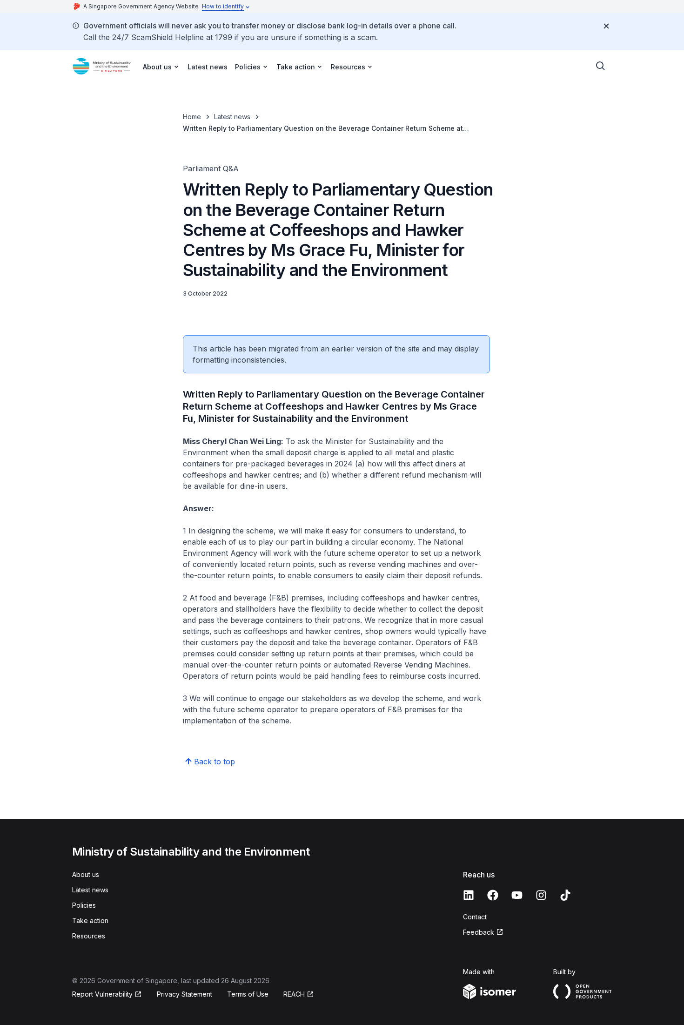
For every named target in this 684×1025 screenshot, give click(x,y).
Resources (88, 936)
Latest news (208, 67)
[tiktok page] (565, 895)
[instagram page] (541, 895)
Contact (475, 917)
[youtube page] (517, 895)
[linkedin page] (468, 895)
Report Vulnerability (102, 994)
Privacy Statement (184, 994)
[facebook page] (492, 895)
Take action (90, 920)
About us (85, 874)
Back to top (214, 761)
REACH (294, 994)
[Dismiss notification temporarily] (606, 26)
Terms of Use (247, 994)
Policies (84, 905)
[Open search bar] (601, 66)
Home (192, 117)
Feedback (478, 932)
